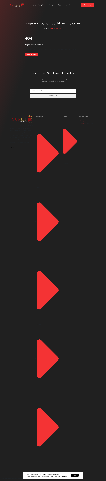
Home (34, 5)
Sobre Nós (68, 5)
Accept (74, 475)
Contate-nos (88, 5)
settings (65, 476)
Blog (59, 5)
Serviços (51, 5)
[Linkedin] (11, 147)
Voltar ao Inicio (31, 54)
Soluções (41, 5)
